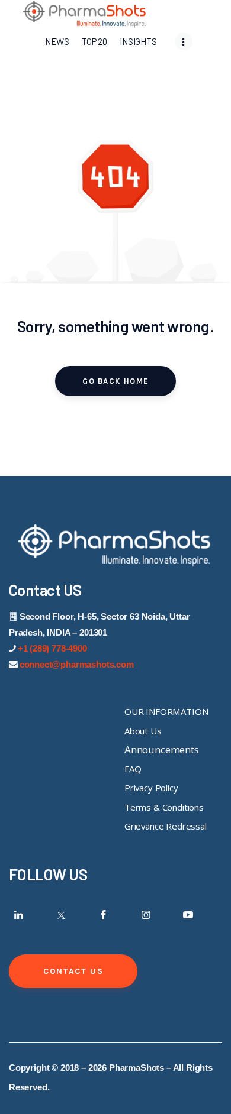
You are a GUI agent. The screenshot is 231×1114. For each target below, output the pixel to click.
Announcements (161, 749)
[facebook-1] (104, 915)
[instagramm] (146, 915)
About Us (143, 731)
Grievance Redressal (165, 826)
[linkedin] (19, 915)
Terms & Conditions (164, 807)
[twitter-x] (61, 915)
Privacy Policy (151, 788)
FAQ (133, 769)
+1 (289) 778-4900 (52, 648)
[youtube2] (188, 915)
